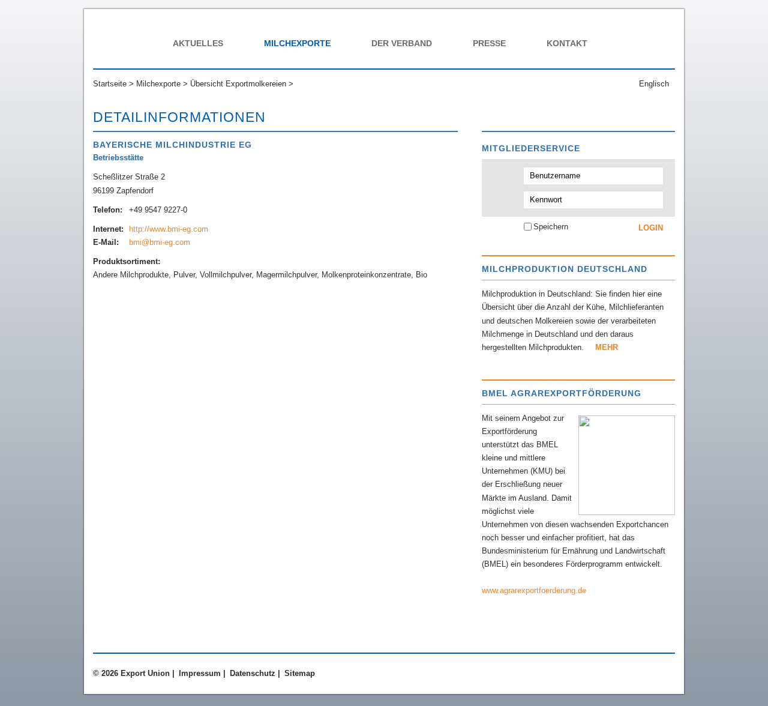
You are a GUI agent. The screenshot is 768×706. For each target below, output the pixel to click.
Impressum (200, 673)
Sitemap (299, 673)
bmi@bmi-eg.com (159, 242)
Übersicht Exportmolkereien (238, 83)
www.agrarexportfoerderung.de (534, 590)
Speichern (550, 226)
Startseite (110, 83)
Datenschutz (252, 673)
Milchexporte (297, 43)
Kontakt (567, 43)
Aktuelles (198, 43)
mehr (606, 347)
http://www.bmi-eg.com (168, 229)
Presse (489, 43)
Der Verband (401, 43)
